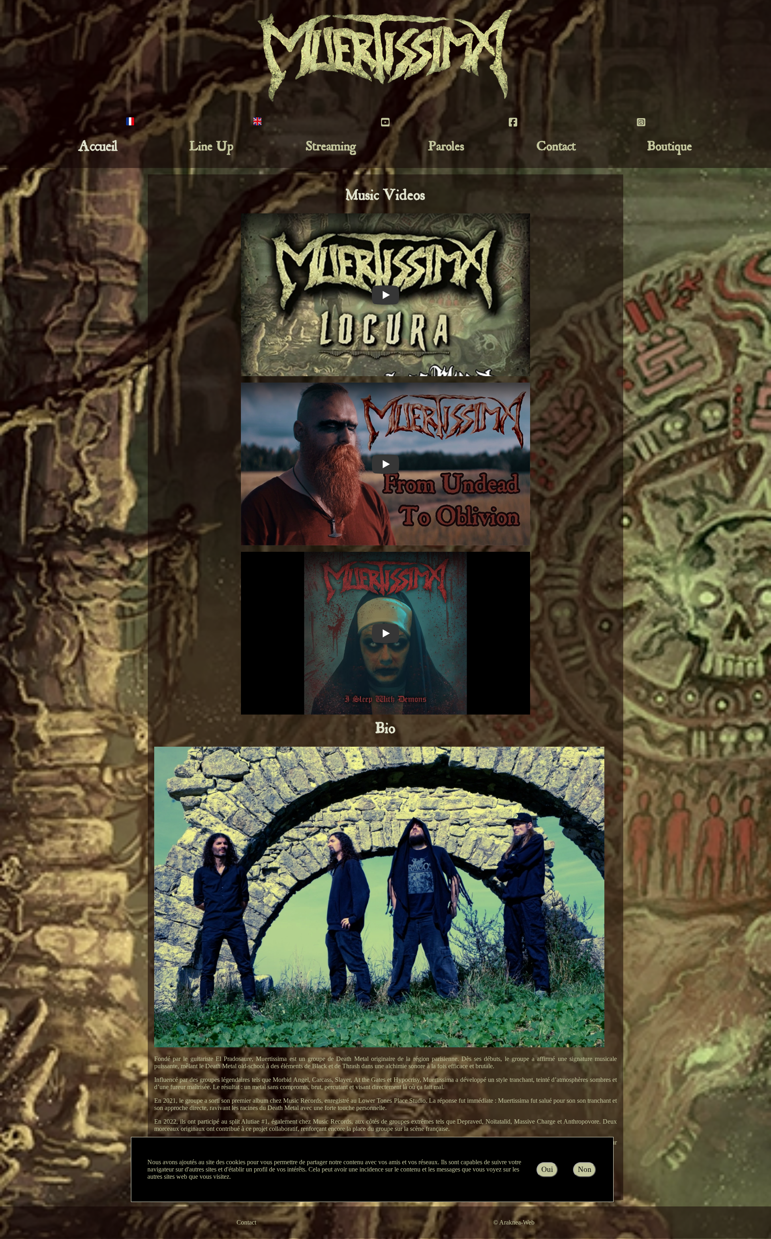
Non (585, 1169)
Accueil (98, 148)
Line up (212, 148)
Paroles (446, 148)
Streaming (331, 148)
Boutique (670, 148)
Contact (556, 148)
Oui (547, 1169)
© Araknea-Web (513, 1222)
